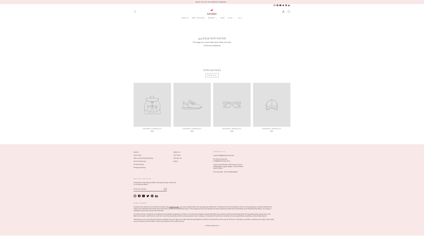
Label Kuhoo (174, 207)
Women (212, 18)
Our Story (177, 155)
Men (223, 18)
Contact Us (177, 158)
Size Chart (137, 155)
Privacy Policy (139, 164)
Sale (240, 18)
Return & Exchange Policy (143, 158)
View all (212, 75)
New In (185, 18)
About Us (176, 152)
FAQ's (175, 161)
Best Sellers (198, 18)
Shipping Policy (140, 167)
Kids (230, 18)
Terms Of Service (140, 161)
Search (136, 152)
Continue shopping (212, 45)
